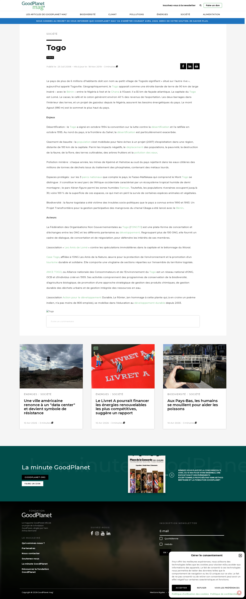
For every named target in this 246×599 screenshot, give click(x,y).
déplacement (134, 147)
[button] (240, 555)
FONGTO (135, 227)
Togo (50, 57)
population (84, 141)
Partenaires (28, 548)
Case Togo (53, 257)
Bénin (70, 91)
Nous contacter (31, 553)
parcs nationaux (92, 177)
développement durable (149, 302)
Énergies (162, 14)
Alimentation (211, 14)
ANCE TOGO (54, 272)
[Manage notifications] (239, 592)
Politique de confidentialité (225, 594)
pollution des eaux (145, 152)
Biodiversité (88, 14)
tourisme (52, 262)
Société (185, 14)
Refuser (201, 588)
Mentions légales (157, 592)
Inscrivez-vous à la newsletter (179, 5)
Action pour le (72, 297)
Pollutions (137, 14)
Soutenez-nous (30, 558)
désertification (160, 126)
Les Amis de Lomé (76, 247)
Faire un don (213, 5)
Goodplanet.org (35, 477)
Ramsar (124, 187)
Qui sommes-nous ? (33, 543)
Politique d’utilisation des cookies (190, 594)
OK (165, 552)
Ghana (115, 91)
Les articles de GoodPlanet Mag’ (46, 14)
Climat (112, 14)
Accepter (181, 588)
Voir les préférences (227, 588)
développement (130, 232)
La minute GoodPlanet (35, 563)
